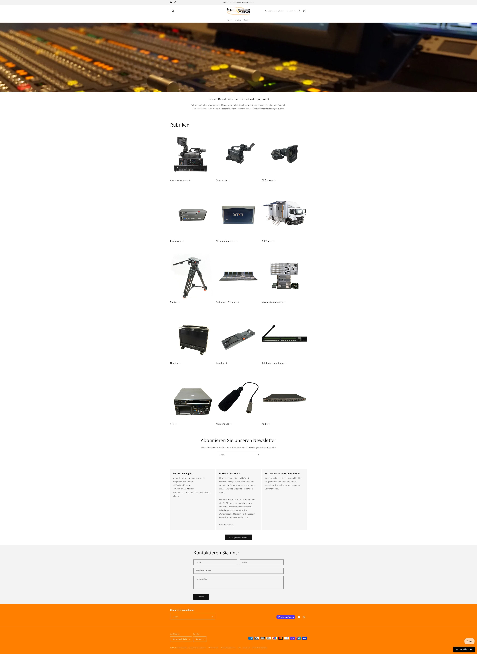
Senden (201, 596)
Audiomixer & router (226, 302)
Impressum (246, 648)
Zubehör (220, 363)
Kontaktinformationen (260, 648)
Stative (173, 302)
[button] (173, 11)
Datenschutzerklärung (228, 648)
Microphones (222, 423)
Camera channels (178, 180)
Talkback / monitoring (273, 363)
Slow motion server (226, 241)
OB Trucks (267, 241)
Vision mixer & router (272, 302)
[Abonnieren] (258, 455)
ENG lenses (267, 180)
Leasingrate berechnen (238, 537)
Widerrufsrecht (213, 648)
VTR (172, 423)
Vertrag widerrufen (464, 649)
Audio (265, 423)
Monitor (174, 363)
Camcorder (221, 180)
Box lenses (175, 241)
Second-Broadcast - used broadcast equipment (190, 648)
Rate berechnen (226, 524)
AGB (239, 648)
